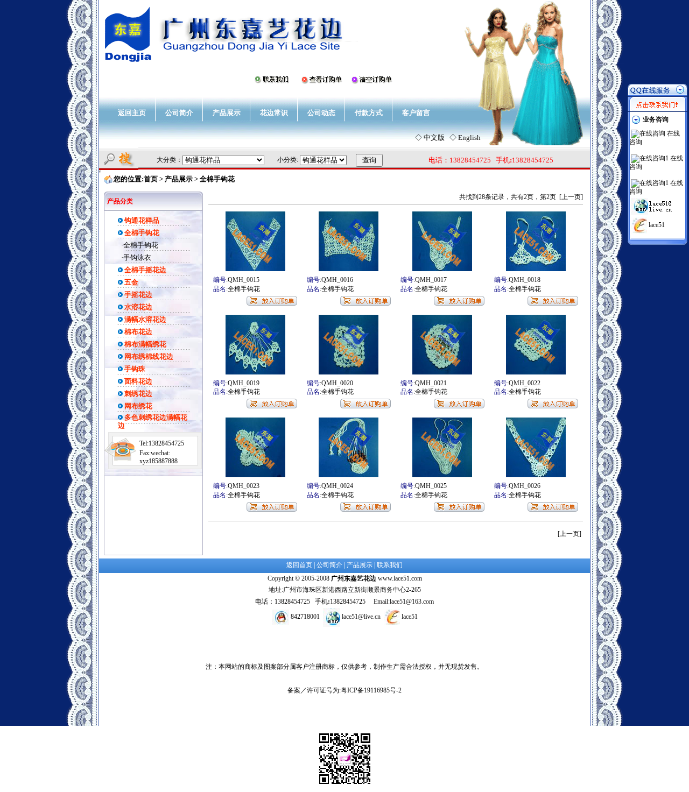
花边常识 (274, 113)
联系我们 (390, 565)
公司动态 (321, 113)
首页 (151, 179)
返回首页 (299, 565)
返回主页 (132, 113)
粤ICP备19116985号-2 (371, 690)
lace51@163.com (412, 601)
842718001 (305, 616)
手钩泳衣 (137, 257)
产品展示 (227, 113)
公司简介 (179, 113)
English (469, 137)
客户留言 (416, 113)
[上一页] (571, 197)
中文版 (434, 137)
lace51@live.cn (361, 616)
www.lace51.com (400, 578)
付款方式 (369, 113)
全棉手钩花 (140, 245)
